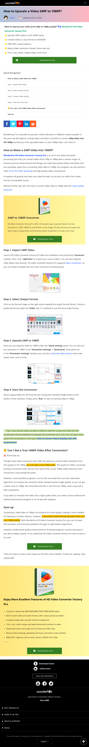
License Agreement (37, 736)
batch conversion (73, 263)
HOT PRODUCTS (11, 708)
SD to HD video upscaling (20, 171)
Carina (12, 18)
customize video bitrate (61, 353)
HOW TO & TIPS (11, 714)
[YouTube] (38, 683)
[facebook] (44, 683)
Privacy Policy (25, 736)
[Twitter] (51, 683)
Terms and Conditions (13, 736)
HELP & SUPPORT (12, 721)
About (7, 727)
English (43, 741)
